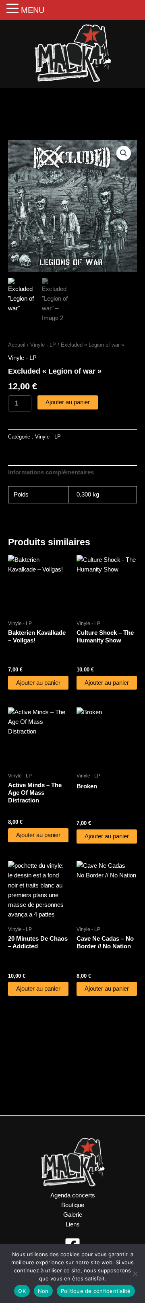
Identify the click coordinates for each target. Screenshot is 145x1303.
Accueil (16, 345)
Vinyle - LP (43, 345)
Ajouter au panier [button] (38, 683)
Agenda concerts (72, 1195)
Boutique (72, 1205)
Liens (73, 1224)
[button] (123, 153)
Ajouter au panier (68, 402)
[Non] (135, 1274)
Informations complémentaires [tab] (51, 472)
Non (43, 1291)
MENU (32, 10)
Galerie (72, 1215)
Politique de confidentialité (96, 1291)
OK (22, 1291)
